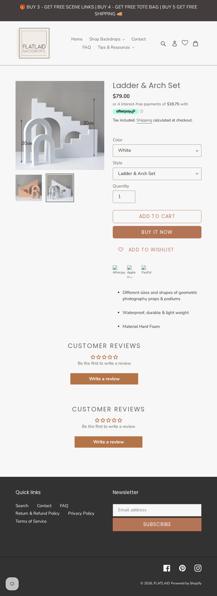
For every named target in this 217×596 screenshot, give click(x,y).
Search (22, 506)
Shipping (144, 120)
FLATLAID (162, 583)
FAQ (64, 506)
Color (117, 140)
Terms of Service (31, 521)
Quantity (121, 186)
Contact (44, 506)
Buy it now (157, 232)
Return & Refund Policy (38, 513)
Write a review (104, 379)
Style (117, 163)
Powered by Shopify (186, 583)
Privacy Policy (81, 513)
